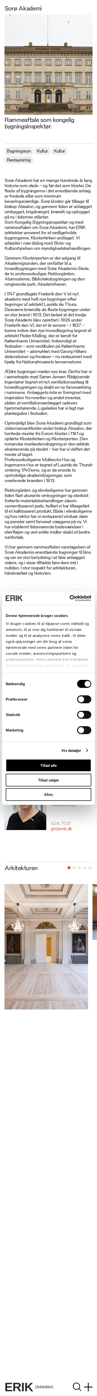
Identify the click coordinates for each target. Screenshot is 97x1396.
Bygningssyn (19, 150)
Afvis (48, 794)
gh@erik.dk (61, 828)
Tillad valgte (48, 780)
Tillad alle (48, 765)
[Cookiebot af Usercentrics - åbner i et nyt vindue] (69, 598)
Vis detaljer (71, 750)
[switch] (84, 699)
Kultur (42, 150)
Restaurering (19, 159)
